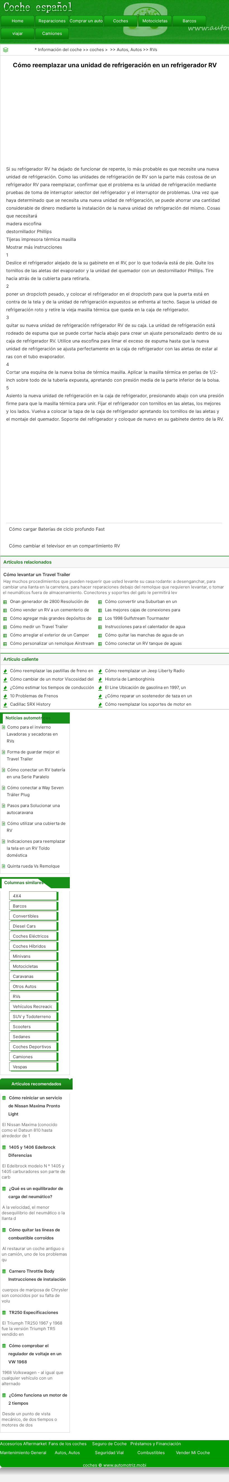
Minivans (21, 956)
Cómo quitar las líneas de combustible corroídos (34, 1234)
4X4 (17, 896)
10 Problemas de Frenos (34, 695)
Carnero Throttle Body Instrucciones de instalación (37, 1275)
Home (17, 20)
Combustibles (151, 1452)
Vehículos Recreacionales (38, 1006)
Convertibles (26, 916)
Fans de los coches (68, 1443)
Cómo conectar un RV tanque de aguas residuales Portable (143, 644)
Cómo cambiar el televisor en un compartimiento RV (65, 546)
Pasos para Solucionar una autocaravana (33, 809)
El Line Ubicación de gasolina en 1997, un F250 (145, 688)
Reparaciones (52, 20)
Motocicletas (155, 20)
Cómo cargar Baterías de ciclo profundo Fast (57, 529)
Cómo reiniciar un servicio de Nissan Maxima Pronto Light (35, 1106)
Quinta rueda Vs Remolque (33, 866)
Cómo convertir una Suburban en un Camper (140, 602)
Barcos (189, 20)
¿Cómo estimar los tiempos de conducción (52, 687)
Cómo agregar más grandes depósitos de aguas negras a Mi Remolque (50, 619)
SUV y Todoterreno (32, 1016)
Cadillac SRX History (30, 704)
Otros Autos (24, 986)
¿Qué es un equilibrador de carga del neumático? (35, 1192)
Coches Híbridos (29, 946)
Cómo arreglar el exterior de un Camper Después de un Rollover (49, 636)
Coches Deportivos (32, 1046)
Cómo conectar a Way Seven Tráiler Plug (35, 791)
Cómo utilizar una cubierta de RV (36, 827)
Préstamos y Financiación (155, 1443)
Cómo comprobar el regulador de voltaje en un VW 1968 (34, 1353)
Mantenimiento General (23, 1452)
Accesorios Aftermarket (23, 1443)
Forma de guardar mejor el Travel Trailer (33, 755)
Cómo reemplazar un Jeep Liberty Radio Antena (144, 672)
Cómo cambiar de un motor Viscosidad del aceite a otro (51, 680)
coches (97, 49)
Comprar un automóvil (86, 20)
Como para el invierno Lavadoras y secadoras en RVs (32, 734)
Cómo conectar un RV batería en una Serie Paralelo (36, 773)
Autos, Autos (129, 49)
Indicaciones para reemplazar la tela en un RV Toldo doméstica (36, 848)
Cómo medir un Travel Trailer (39, 626)
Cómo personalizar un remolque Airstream (52, 643)
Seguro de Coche (109, 1443)
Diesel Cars (24, 926)
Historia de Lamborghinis (129, 679)
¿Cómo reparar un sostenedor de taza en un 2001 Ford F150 (148, 697)
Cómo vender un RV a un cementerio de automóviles (49, 611)
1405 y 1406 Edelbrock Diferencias (32, 1151)
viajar (17, 33)
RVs (153, 49)
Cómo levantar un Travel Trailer (36, 574)
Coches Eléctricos (31, 936)
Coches (120, 20)
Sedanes (21, 1036)
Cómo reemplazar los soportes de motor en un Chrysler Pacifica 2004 (147, 705)
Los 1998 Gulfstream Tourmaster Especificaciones (137, 619)
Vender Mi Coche (193, 1452)
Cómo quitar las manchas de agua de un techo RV (144, 636)
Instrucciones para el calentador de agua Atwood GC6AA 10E (144, 627)
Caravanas (23, 976)
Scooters (22, 1026)
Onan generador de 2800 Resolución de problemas (49, 602)
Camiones (52, 33)
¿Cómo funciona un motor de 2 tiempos (37, 1399)
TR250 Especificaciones (33, 1312)
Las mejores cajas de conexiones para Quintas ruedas (142, 611)
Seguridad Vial (109, 1452)
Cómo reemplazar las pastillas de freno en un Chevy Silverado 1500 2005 (51, 672)
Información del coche (60, 49)
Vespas (20, 1066)
